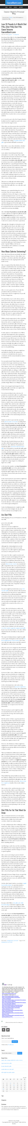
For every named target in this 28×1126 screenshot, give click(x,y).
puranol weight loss (20, 686)
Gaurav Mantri (14, 1122)
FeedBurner (11, 1044)
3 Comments (16, 34)
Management (10, 940)
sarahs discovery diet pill (7, 1069)
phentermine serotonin (11, 421)
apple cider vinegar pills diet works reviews (11, 1060)
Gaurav (10, 34)
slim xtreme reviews (11, 564)
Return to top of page (14, 1120)
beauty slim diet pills (6, 1066)
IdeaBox (14, 1123)
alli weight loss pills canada (7, 1072)
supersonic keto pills (6, 1063)
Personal (16, 940)
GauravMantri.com (14, 2)
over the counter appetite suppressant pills (13, 628)
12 (13, 1085)
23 (3, 1089)
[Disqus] (14, 963)
